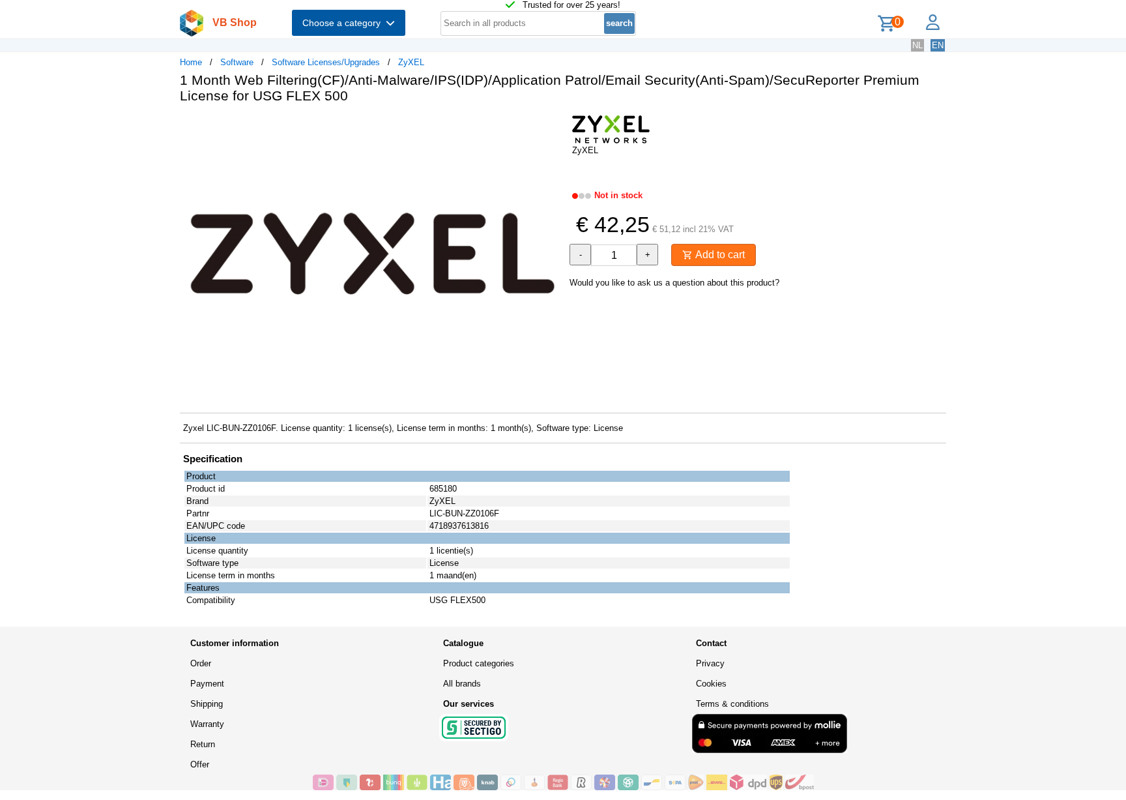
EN (938, 45)
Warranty (207, 724)
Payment (207, 684)
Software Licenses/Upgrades (326, 62)
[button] (551, 127)
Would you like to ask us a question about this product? (674, 283)
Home (191, 62)
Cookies (711, 684)
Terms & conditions (732, 704)
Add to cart (719, 254)
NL (917, 45)
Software (236, 62)
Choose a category (344, 23)
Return (202, 744)
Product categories (478, 663)
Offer (199, 764)
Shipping (206, 704)
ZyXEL (411, 62)
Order (200, 663)
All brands (462, 684)
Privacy (710, 663)
